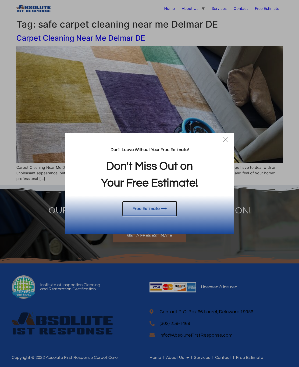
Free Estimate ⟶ (149, 208)
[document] (149, 183)
